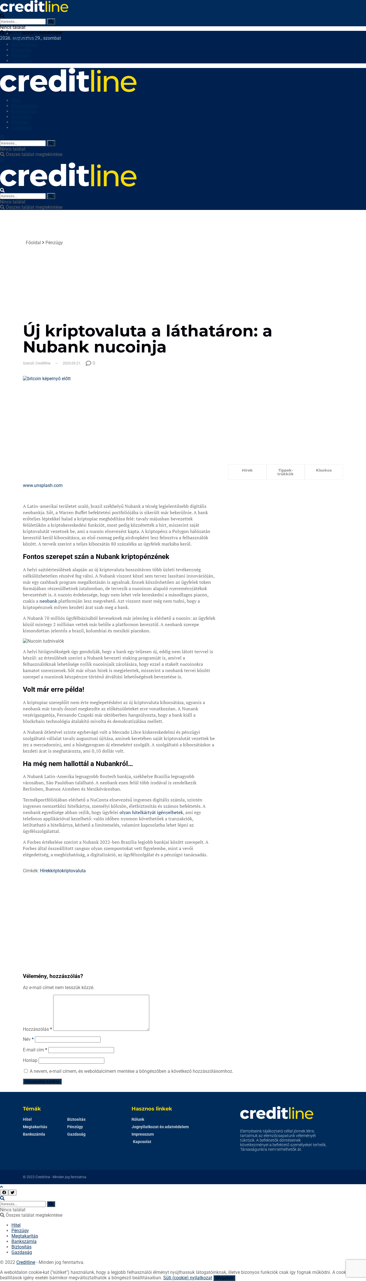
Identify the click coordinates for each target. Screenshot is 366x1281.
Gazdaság (21, 60)
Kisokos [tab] (324, 470)
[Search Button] (51, 22)
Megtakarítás (24, 39)
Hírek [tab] (247, 470)
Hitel (16, 33)
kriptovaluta (74, 870)
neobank (48, 601)
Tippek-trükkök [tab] (285, 472)
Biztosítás (21, 50)
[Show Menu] (2, 160)
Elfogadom (224, 1278)
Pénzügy (20, 55)
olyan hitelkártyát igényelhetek (151, 812)
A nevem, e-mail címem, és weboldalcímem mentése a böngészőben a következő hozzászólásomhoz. (131, 1071)
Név (28, 1039)
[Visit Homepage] (34, 10)
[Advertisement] (231, 280)
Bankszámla (24, 44)
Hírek (45, 870)
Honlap (30, 1060)
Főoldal (33, 242)
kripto (56, 870)
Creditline (42, 1177)
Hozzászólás (37, 1029)
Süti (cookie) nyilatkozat (187, 1277)
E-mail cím (35, 1050)
